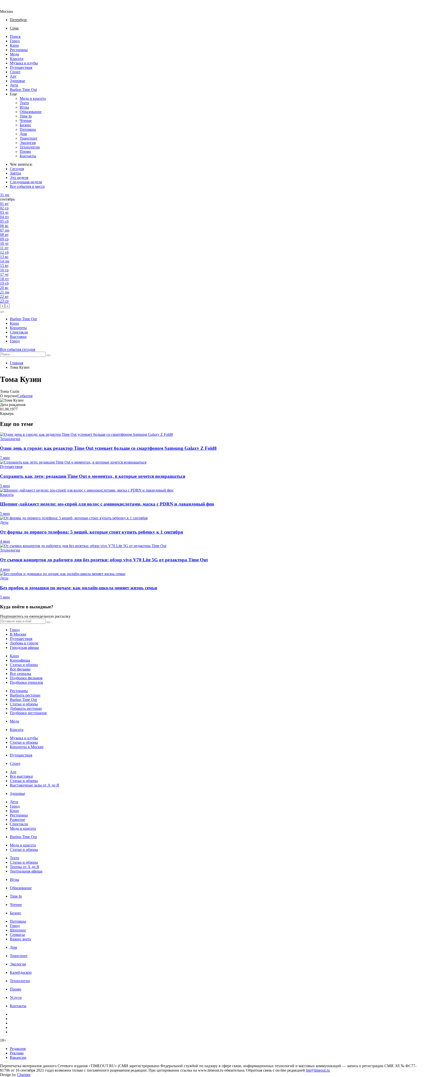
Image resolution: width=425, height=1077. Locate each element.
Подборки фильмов (26, 678)
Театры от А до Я (24, 867)
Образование (31, 112)
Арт (13, 76)
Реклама (17, 1053)
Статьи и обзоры (24, 665)
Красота (16, 59)
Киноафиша (20, 660)
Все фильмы (20, 669)
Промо (25, 151)
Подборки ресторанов (28, 713)
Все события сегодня (17, 349)
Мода (14, 54)
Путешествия (21, 67)
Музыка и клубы (24, 63)
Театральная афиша (26, 871)
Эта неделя (19, 177)
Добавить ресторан (26, 708)
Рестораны (19, 50)
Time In (26, 116)
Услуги (16, 997)
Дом (23, 134)
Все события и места (27, 186)
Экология (28, 143)
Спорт (15, 72)
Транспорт (28, 138)
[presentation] (2, 305)
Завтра (15, 173)
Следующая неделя (26, 182)
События (24, 396)
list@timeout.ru (318, 1070)
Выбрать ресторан (25, 695)
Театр (24, 103)
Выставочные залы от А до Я (34, 785)
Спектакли (19, 332)
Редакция (18, 1049)
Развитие (17, 819)
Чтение (26, 120)
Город (15, 41)
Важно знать (20, 939)
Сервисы (17, 934)
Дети (14, 85)
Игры (24, 107)
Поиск (15, 36)
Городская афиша (24, 647)
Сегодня (17, 169)
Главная (16, 363)
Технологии (30, 147)
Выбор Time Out (23, 89)
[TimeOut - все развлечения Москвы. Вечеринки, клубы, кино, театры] (11, 7)
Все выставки (21, 776)
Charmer (23, 1075)
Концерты (18, 328)
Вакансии (18, 1057)
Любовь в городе (24, 643)
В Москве (18, 634)
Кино (14, 45)
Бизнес (25, 125)
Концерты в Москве (27, 747)
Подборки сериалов (26, 682)
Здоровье (17, 81)
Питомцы (28, 129)
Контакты (28, 156)
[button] (2, 312)
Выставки (18, 337)
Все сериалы (20, 673)
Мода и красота (33, 98)
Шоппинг (18, 930)
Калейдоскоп (21, 972)
